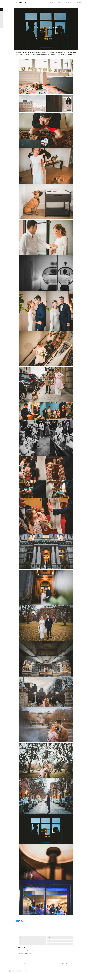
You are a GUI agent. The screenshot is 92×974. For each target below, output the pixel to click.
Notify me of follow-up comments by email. (27, 950)
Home (43, 2)
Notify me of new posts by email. (25, 953)
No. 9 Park (64, 55)
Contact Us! (80, 2)
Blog (51, 2)
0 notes (20, 933)
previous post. (27, 963)
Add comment (69, 933)
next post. (65, 963)
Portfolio (68, 2)
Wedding (50, 29)
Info (59, 2)
